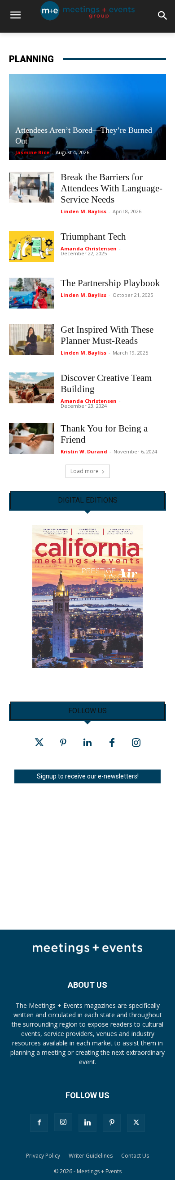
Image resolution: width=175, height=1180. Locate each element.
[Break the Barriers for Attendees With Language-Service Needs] (31, 187)
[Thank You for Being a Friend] (31, 438)
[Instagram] (136, 743)
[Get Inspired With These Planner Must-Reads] (31, 339)
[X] (136, 1123)
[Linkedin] (87, 743)
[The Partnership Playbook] (31, 293)
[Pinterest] (63, 743)
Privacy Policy (43, 1155)
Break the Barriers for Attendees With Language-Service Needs (111, 188)
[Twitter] (39, 743)
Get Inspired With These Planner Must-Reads (107, 335)
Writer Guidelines (91, 1155)
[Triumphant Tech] (31, 246)
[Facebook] (112, 743)
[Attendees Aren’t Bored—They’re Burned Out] (87, 117)
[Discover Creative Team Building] (31, 387)
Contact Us (135, 1155)
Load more (84, 471)
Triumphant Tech (93, 236)
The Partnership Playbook (110, 283)
